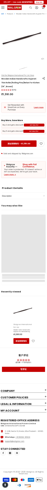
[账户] (36, 7)
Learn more (38, 107)
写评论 (23, 369)
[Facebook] (3, 453)
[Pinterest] (16, 453)
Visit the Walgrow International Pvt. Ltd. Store (17, 75)
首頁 (2, 14)
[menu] (2, 7)
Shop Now (39, 2)
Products (10, 14)
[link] (41, 143)
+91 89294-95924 (22, 437)
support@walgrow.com (14, 441)
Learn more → (10, 174)
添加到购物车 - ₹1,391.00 (19, 143)
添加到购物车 (21, 341)
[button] (6, 90)
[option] (23, 39)
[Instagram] (10, 453)
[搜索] (30, 7)
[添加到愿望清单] (32, 341)
